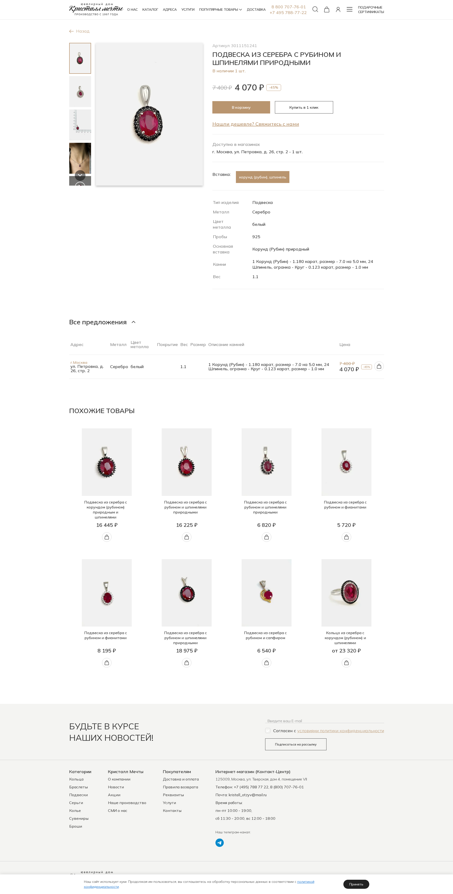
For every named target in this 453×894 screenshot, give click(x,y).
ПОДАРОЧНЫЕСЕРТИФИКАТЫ (371, 9)
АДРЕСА (170, 9)
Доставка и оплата (181, 779)
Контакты (172, 810)
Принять (356, 884)
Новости (116, 787)
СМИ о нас (117, 810)
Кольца (76, 779)
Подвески (78, 794)
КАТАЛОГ (150, 9)
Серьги (76, 802)
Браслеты (78, 787)
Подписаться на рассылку (296, 744)
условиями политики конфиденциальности (340, 730)
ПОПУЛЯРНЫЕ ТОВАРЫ (218, 9)
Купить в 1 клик (303, 107)
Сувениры (78, 818)
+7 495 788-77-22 (288, 12)
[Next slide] (80, 175)
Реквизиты (173, 794)
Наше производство (127, 802)
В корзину (241, 107)
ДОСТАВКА (256, 9)
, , (261, 779)
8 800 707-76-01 (289, 7)
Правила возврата (180, 787)
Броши (75, 826)
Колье (75, 810)
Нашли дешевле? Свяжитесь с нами (255, 124)
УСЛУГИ (188, 9)
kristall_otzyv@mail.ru (248, 794)
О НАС (132, 9)
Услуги (169, 802)
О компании (119, 779)
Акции (114, 794)
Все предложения (98, 322)
